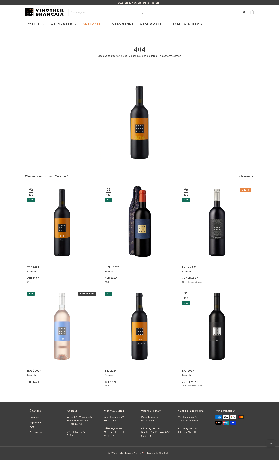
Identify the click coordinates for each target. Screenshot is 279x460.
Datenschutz (37, 432)
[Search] (141, 12)
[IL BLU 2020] (139, 236)
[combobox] (106, 12)
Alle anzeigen (246, 176)
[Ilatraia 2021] (217, 236)
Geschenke (123, 24)
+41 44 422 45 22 (76, 431)
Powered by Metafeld (157, 453)
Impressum (35, 422)
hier (143, 55)
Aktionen (93, 24)
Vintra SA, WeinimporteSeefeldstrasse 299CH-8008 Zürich (80, 420)
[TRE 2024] (139, 339)
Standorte (152, 24)
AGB (32, 427)
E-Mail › (71, 435)
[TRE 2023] (62, 236)
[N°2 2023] (217, 339)
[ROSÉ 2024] (62, 339)
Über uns (35, 417)
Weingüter (62, 24)
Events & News (187, 24)
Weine (35, 24)
